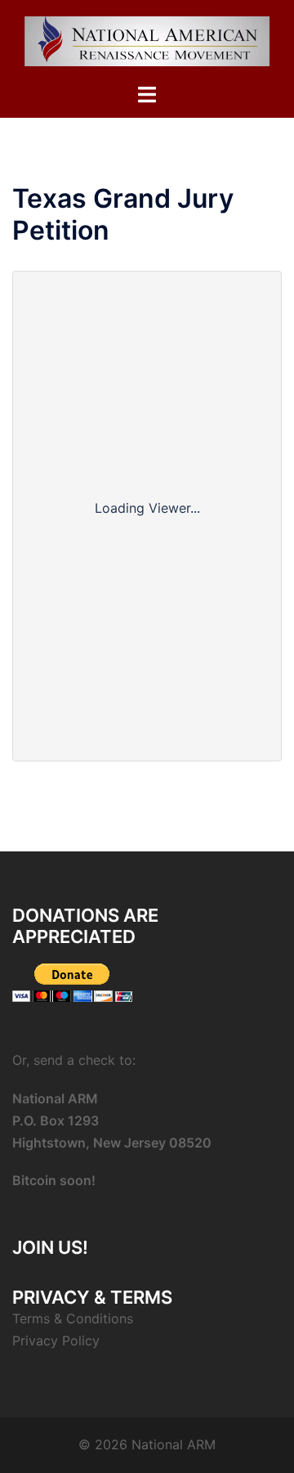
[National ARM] (147, 40)
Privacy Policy (56, 1340)
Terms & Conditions (72, 1318)
